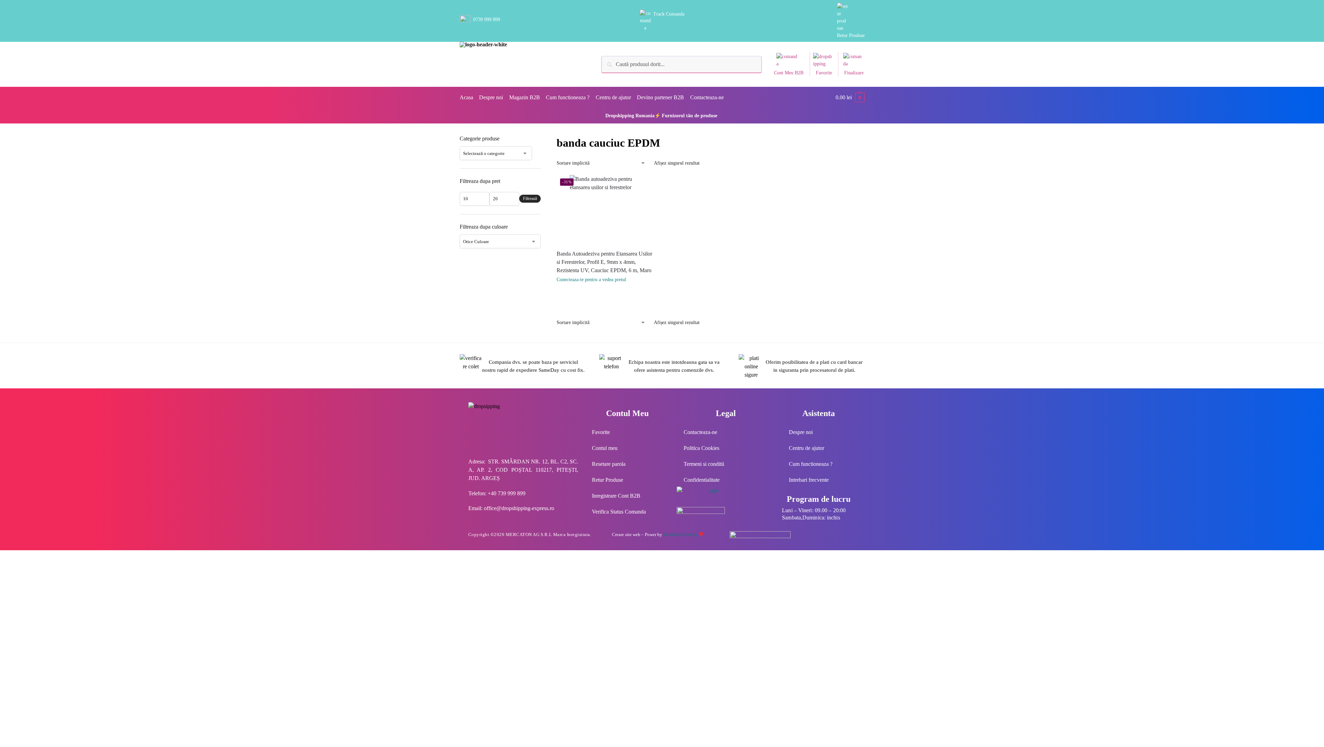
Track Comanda (668, 14)
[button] (850, 97)
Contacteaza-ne (700, 432)
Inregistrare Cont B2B (616, 496)
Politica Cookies (701, 448)
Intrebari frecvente (809, 480)
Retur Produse (851, 35)
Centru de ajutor (806, 448)
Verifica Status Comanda (619, 512)
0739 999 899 (486, 19)
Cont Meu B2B (788, 72)
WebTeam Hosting (681, 534)
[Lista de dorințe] (647, 185)
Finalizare (854, 72)
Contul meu (605, 448)
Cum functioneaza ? (810, 464)
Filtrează (530, 198)
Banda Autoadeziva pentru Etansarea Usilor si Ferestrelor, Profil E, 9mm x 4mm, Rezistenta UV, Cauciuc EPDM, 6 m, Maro (604, 262)
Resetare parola (608, 464)
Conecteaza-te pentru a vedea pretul (591, 279)
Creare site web (626, 534)
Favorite (824, 72)
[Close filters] (543, 139)
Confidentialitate (702, 480)
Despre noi (801, 432)
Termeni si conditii (704, 464)
